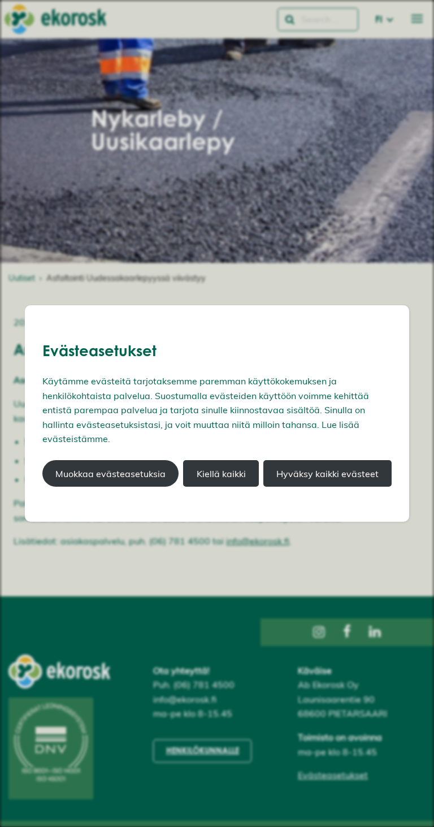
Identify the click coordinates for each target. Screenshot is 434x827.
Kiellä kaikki (221, 473)
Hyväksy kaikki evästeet (327, 473)
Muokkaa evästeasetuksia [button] (110, 473)
